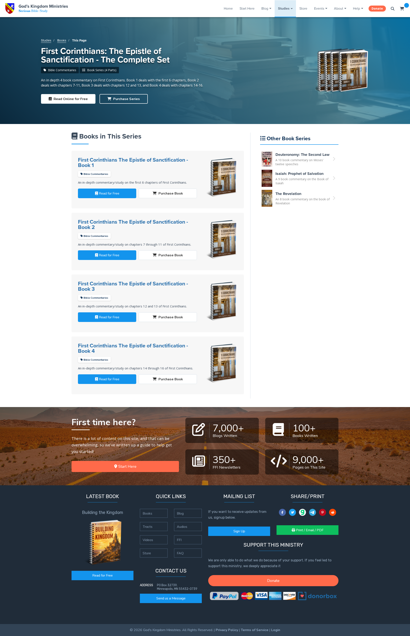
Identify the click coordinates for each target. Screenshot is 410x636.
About (338, 8)
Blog (264, 8)
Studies (284, 8)
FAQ (180, 553)
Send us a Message (171, 598)
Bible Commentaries (61, 70)
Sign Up (239, 531)
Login (275, 630)
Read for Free (102, 575)
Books (61, 40)
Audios (182, 526)
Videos (148, 540)
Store (303, 8)
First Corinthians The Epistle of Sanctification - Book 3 (133, 286)
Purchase (126, 99)
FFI (179, 540)
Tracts (147, 526)
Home (228, 8)
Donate (377, 8)
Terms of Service (254, 630)
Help (356, 8)
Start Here (247, 8)
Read (70, 99)
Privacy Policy (227, 630)
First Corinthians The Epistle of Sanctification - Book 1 (133, 162)
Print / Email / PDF (309, 530)
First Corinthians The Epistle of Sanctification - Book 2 (133, 224)
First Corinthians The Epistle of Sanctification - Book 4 (133, 348)
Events (319, 8)
